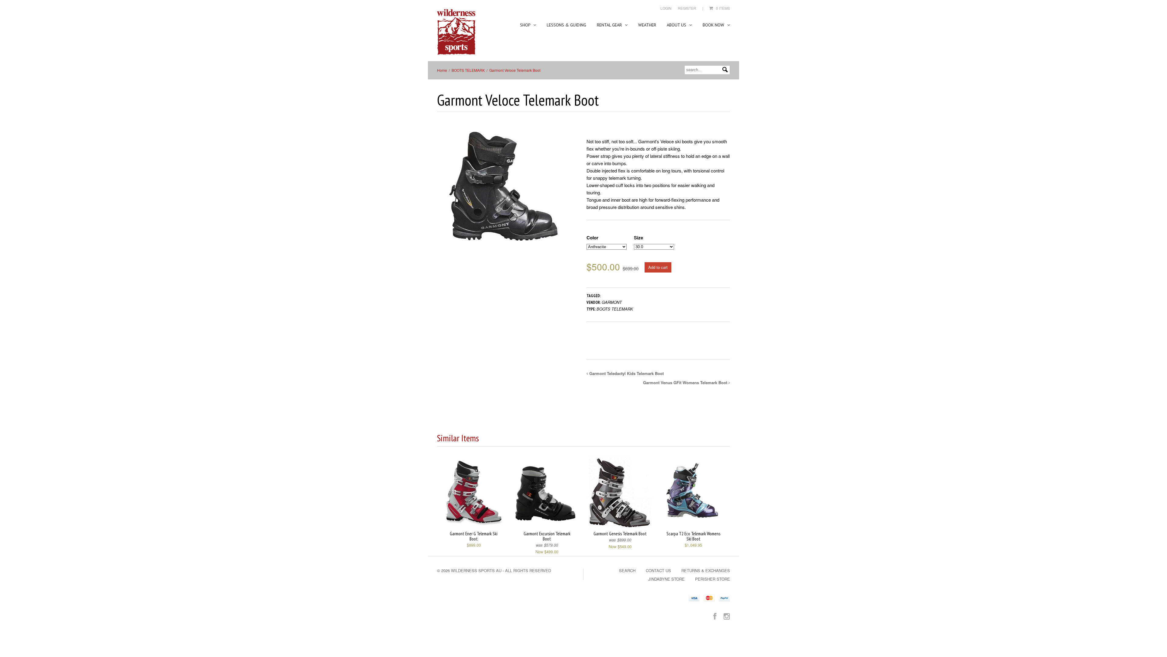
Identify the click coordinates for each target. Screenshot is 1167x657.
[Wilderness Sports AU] (456, 32)
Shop (526, 25)
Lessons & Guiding (566, 25)
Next (565, 191)
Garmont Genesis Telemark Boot (620, 534)
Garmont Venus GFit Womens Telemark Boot (685, 382)
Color (592, 237)
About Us (677, 25)
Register (687, 8)
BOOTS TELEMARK (468, 70)
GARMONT (612, 302)
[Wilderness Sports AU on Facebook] (714, 615)
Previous (441, 191)
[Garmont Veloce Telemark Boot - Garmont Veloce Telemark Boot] (503, 185)
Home (442, 70)
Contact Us (658, 570)
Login (666, 8)
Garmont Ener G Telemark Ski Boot (473, 536)
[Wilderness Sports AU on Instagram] (727, 615)
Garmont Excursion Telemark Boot (547, 536)
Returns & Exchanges (705, 570)
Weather (647, 25)
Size (638, 237)
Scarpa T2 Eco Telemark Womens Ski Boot (693, 536)
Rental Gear (610, 25)
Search (627, 570)
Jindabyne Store (666, 579)
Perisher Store (712, 579)
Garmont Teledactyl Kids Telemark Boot (626, 373)
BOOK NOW (714, 25)
